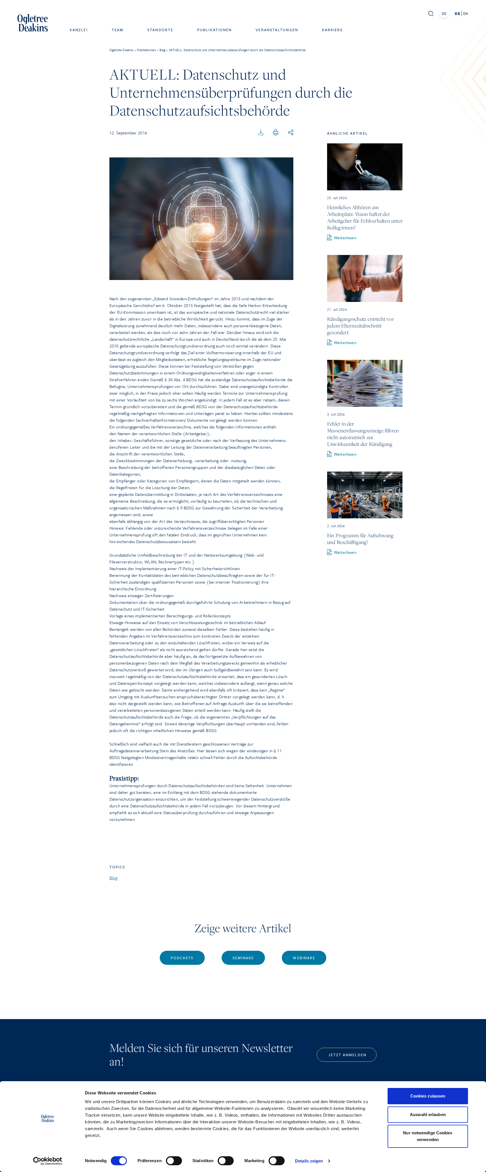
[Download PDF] (261, 133)
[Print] (275, 133)
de (457, 13)
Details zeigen (309, 1161)
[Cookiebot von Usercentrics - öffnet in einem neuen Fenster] (47, 1161)
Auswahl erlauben (428, 1114)
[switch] (174, 1160)
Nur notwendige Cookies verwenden (427, 1136)
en (465, 13)
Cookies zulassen (428, 1096)
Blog (113, 878)
